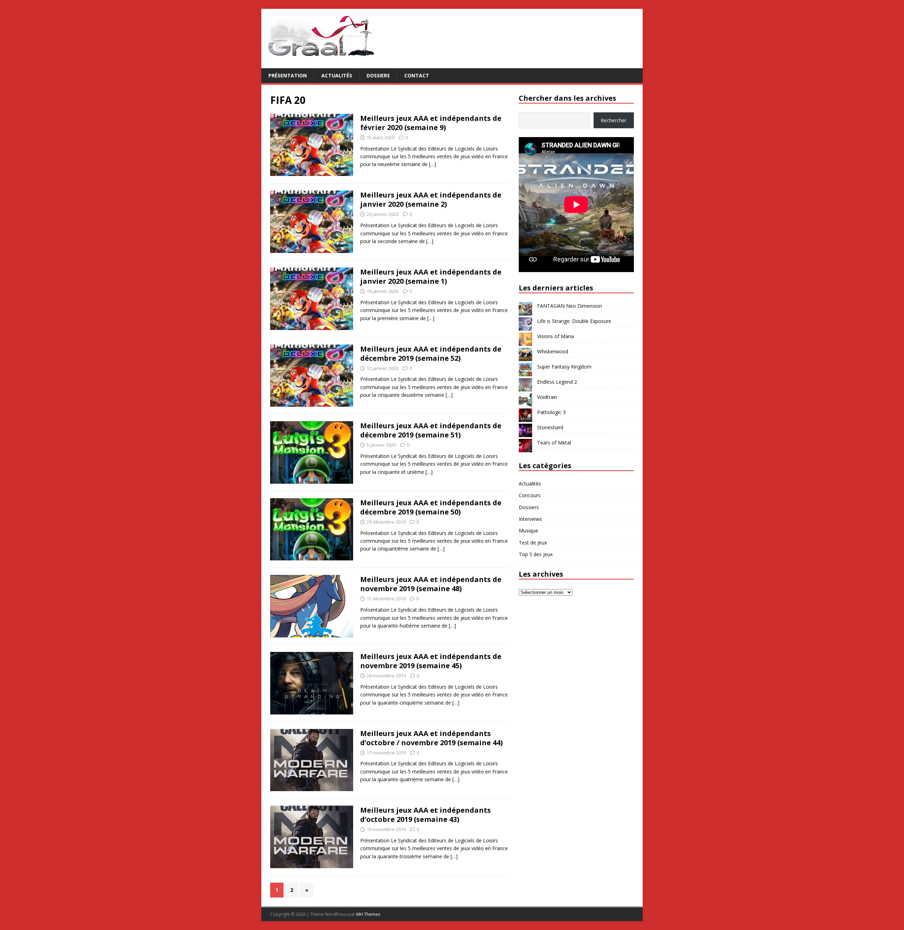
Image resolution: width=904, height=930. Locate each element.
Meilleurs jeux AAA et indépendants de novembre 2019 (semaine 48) (430, 584)
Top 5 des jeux (536, 554)
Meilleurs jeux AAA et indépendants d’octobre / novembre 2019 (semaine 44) (431, 738)
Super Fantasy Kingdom (564, 366)
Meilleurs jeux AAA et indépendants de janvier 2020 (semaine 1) (430, 276)
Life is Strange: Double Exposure (574, 321)
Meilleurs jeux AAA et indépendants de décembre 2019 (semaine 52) (430, 353)
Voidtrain (547, 397)
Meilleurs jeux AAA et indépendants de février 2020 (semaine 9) (430, 122)
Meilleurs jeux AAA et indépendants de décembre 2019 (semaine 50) (430, 507)
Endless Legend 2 (557, 381)
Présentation (287, 75)
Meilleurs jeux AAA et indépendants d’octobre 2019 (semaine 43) (425, 814)
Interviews (530, 519)
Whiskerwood (552, 351)
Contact (416, 75)
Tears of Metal (554, 442)
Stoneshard (550, 427)
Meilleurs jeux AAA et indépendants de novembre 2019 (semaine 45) (430, 661)
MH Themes (368, 914)
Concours (530, 495)
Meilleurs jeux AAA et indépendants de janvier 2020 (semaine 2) (430, 199)
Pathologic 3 (551, 412)
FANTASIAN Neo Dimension (569, 305)
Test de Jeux (533, 542)
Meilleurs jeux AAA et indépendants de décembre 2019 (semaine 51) (430, 430)
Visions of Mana (555, 336)
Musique (528, 530)
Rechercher (613, 120)
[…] (432, 164)
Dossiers (378, 75)
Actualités (336, 75)
